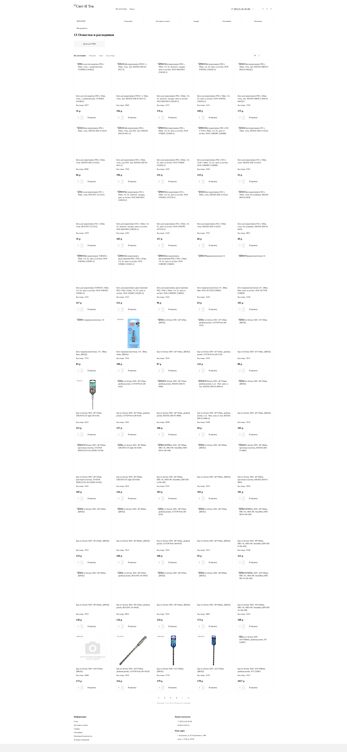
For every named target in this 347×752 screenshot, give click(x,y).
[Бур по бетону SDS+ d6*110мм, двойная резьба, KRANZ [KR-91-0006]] (173, 395)
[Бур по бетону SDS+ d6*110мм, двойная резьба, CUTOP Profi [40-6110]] (133, 395)
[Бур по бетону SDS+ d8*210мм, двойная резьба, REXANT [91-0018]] (133, 586)
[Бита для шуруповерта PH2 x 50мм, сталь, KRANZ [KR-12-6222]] (92, 142)
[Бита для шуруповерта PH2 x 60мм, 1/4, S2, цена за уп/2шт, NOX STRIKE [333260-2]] (173, 142)
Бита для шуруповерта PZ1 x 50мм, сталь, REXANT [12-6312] (90, 225)
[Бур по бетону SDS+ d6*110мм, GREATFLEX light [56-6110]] (92, 395)
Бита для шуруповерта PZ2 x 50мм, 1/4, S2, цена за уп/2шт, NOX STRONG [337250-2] (173, 226)
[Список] (268, 55)
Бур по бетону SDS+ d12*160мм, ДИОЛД (170, 670)
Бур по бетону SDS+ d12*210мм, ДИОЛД (210, 670)
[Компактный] (271, 55)
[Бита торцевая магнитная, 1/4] (92, 333)
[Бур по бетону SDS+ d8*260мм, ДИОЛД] (214, 586)
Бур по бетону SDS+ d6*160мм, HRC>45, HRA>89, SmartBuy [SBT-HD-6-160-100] (173, 479)
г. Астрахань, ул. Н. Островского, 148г (192, 735)
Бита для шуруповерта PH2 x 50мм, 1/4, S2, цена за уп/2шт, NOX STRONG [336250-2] (213, 98)
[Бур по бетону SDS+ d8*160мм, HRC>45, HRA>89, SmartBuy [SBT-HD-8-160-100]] (254, 523)
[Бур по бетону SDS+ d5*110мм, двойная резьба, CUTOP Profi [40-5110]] (214, 333)
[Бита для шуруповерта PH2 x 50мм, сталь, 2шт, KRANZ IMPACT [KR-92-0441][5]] (254, 78)
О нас (76, 721)
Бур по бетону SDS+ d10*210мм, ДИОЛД (89, 670)
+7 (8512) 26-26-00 (240, 9)
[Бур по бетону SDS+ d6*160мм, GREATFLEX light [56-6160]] (133, 459)
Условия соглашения (81, 740)
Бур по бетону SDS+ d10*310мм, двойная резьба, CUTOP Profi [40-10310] (133, 670)
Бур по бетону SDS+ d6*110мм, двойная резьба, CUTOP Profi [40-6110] (133, 414)
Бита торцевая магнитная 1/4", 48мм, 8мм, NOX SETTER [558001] (212, 289)
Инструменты (82, 28)
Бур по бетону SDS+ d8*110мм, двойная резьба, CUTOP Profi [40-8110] (173, 542)
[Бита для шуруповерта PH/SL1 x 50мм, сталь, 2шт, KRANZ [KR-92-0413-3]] (133, 78)
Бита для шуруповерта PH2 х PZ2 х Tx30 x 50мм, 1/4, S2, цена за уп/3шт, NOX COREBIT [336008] (212, 162)
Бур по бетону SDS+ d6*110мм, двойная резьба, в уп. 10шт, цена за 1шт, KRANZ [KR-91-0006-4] (213, 415)
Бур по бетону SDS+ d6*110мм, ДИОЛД (254, 413)
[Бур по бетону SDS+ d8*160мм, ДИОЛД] (92, 586)
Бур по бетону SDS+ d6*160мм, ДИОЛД (213, 477)
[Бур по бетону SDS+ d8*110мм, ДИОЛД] (214, 523)
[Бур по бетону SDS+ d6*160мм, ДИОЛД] (214, 459)
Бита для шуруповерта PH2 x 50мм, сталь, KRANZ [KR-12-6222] (90, 161)
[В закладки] (108, 64)
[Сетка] (265, 55)
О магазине (128, 21)
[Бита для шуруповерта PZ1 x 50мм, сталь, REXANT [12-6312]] (92, 206)
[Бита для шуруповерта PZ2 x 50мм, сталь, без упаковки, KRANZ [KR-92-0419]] (254, 206)
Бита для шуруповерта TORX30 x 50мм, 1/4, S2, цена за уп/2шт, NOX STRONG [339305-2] (92, 290)
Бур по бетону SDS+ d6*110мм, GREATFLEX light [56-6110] (89, 414)
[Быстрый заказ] (101, 117)
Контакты (258, 21)
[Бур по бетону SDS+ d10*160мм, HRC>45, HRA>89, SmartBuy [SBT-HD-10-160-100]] (254, 586)
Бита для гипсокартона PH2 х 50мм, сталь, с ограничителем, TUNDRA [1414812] (91, 98)
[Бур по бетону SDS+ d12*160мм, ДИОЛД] (173, 650)
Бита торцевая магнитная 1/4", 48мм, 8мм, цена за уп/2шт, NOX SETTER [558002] (253, 290)
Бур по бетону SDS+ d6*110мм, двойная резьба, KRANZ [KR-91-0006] (173, 414)
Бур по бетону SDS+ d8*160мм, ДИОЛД (92, 605)
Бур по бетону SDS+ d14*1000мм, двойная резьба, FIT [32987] (252, 670)
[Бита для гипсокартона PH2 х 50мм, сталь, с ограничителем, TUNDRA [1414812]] (92, 78)
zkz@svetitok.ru (184, 725)
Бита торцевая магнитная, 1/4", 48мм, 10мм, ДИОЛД (131, 353)
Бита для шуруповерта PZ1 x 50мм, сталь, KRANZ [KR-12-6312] (252, 161)
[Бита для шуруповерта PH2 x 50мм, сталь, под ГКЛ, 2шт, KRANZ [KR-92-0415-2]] (133, 142)
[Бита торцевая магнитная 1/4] (214, 269)
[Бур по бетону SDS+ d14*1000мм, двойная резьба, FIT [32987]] (254, 650)
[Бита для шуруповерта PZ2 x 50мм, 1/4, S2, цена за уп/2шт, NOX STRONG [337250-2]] (173, 206)
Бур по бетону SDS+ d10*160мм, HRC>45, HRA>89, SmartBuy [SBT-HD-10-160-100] (254, 607)
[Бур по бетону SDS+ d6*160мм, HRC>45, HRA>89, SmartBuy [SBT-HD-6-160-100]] (173, 459)
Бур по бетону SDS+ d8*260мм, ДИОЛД (213, 605)
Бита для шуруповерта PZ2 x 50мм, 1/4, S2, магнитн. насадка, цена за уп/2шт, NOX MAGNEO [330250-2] (132, 226)
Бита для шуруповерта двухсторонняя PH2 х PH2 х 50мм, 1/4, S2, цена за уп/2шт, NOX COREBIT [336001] (172, 290)
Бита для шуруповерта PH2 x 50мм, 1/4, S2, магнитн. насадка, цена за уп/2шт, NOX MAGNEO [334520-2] (173, 98)
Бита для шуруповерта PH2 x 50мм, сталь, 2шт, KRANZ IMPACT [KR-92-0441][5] (253, 98)
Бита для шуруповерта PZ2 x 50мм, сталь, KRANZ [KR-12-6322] (211, 225)
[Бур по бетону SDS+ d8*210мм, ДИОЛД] (173, 586)
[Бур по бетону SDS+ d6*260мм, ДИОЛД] (133, 523)
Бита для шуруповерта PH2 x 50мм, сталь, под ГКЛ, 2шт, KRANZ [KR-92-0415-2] (132, 162)
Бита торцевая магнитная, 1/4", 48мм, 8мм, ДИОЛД (91, 353)
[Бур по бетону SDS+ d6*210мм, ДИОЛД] (92, 523)
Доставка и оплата (163, 21)
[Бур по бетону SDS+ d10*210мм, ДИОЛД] (92, 650)
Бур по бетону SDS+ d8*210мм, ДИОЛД (173, 605)
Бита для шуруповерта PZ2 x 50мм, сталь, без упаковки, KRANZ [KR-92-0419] (253, 226)
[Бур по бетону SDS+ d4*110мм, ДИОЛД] (173, 333)
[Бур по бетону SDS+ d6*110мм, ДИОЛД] (254, 395)
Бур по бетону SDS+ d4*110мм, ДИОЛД (173, 352)
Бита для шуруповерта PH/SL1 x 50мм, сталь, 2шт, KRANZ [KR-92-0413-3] (132, 97)
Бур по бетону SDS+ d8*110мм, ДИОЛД (213, 541)
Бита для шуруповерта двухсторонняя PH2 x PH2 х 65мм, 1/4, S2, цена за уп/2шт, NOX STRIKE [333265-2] (131, 290)
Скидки (196, 21)
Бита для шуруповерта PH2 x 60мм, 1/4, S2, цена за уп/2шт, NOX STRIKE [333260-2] (173, 162)
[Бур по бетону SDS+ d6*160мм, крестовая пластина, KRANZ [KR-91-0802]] (254, 459)
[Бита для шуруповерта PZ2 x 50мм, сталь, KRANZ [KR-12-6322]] (214, 206)
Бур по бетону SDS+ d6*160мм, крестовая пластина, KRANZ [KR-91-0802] (253, 479)
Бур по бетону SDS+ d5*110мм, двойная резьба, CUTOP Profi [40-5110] (213, 353)
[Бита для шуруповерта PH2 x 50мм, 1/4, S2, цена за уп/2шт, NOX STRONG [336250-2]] (214, 78)
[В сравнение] (108, 69)
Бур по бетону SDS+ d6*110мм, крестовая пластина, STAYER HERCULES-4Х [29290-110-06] (89, 479)
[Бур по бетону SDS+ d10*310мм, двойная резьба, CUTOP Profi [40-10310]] (133, 650)
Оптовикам (227, 21)
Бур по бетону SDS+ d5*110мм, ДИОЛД (254, 352)
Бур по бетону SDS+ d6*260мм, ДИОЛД (133, 541)
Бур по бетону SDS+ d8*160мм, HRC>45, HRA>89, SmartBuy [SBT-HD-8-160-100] (254, 543)
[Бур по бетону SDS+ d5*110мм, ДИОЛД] (254, 333)
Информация (80, 717)
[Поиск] (221, 9)
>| (188, 698)
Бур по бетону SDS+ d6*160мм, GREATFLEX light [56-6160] (129, 478)
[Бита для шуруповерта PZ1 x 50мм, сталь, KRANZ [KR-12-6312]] (254, 142)
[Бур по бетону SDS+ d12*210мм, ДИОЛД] (214, 650)
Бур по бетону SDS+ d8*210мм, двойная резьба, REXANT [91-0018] (133, 606)
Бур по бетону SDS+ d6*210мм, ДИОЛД (92, 541)
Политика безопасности (83, 736)
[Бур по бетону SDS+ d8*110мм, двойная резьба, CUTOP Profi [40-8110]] (173, 523)
